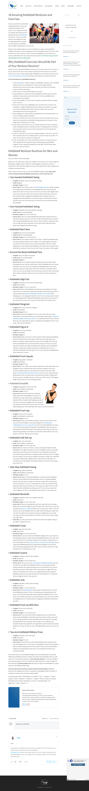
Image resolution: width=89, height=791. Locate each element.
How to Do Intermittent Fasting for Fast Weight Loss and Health (72, 77)
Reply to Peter (52, 761)
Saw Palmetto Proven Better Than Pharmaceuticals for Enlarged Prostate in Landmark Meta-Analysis (72, 66)
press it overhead (27, 509)
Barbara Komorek (14, 697)
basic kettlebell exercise (41, 187)
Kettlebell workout (16, 752)
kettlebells (24, 35)
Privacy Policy (48, 787)
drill (57, 350)
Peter (18, 738)
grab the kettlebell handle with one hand (37, 294)
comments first (54, 718)
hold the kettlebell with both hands (28, 373)
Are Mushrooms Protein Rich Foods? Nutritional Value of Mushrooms (72, 88)
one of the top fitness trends (17, 76)
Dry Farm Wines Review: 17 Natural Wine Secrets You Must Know (72, 54)
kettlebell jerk (28, 590)
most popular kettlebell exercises (42, 563)
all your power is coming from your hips (41, 542)
